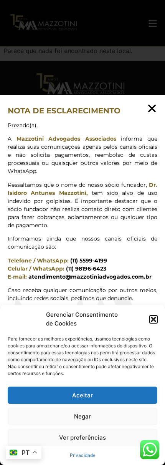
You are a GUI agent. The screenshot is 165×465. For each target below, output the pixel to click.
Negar (82, 416)
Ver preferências (82, 437)
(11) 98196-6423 (85, 268)
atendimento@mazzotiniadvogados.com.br (90, 276)
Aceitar (82, 395)
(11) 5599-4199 (88, 260)
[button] (153, 319)
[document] (82, 232)
